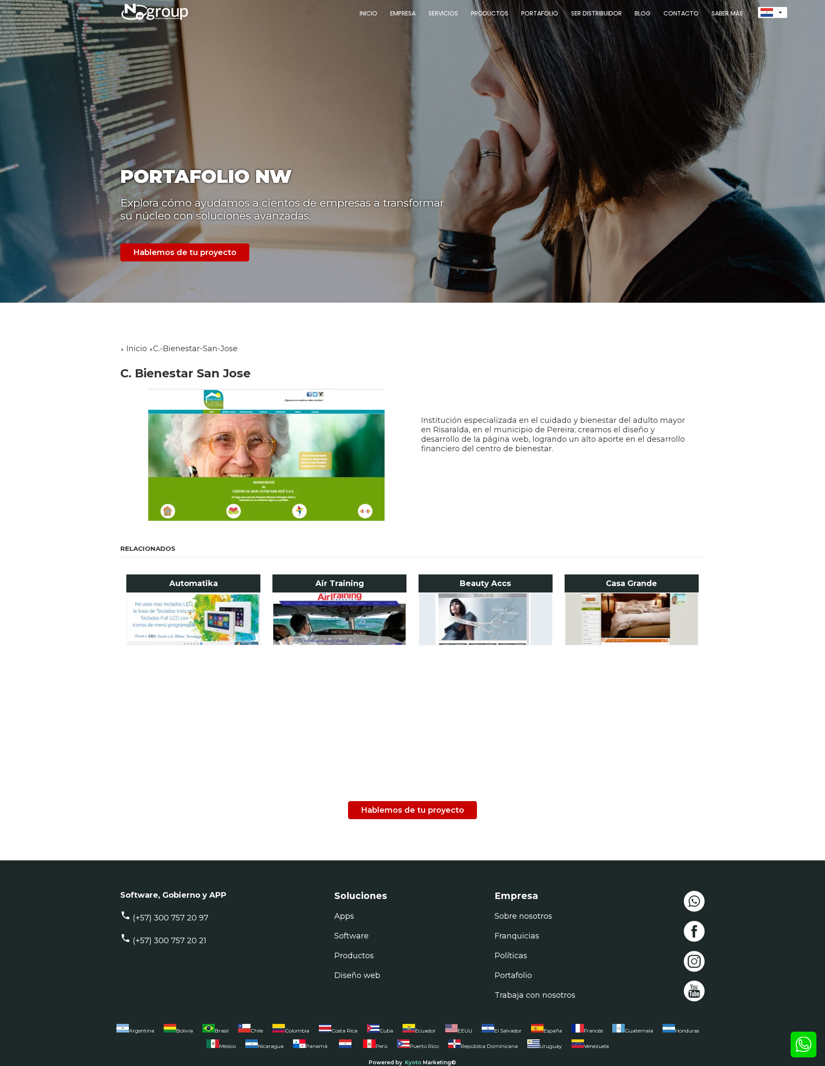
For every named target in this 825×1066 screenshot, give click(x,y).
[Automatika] (193, 619)
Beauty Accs (485, 583)
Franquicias (517, 936)
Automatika (193, 583)
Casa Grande (631, 583)
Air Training (339, 583)
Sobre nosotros (523, 916)
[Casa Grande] (631, 619)
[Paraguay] (345, 1048)
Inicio (136, 348)
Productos (354, 955)
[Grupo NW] (150, 21)
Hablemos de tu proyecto (184, 252)
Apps (344, 916)
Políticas (511, 955)
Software (351, 936)
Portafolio (513, 975)
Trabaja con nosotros (535, 995)
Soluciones (360, 895)
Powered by (385, 1062)
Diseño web (357, 975)
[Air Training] (339, 619)
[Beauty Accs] (485, 619)
